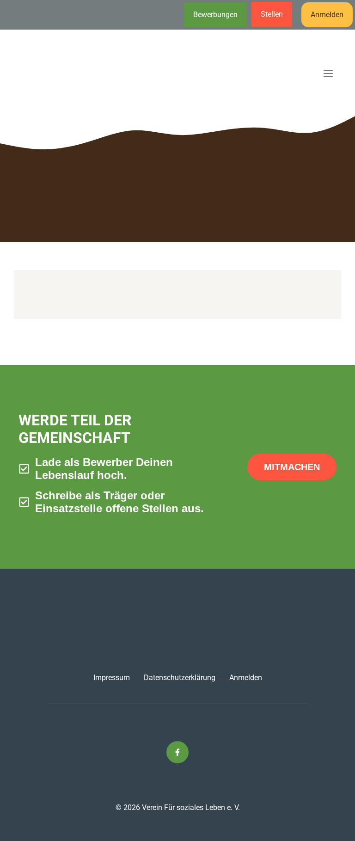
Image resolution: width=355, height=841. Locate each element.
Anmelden (327, 14)
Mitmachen (292, 467)
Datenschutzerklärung (179, 677)
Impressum (111, 677)
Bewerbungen (215, 14)
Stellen (272, 14)
